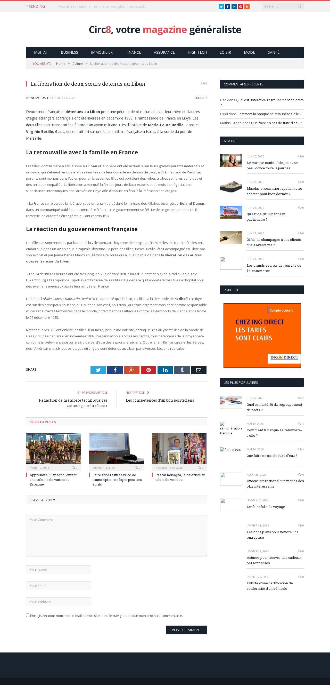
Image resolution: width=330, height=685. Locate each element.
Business (69, 52)
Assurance (164, 52)
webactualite (40, 98)
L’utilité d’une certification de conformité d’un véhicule (270, 586)
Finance (133, 52)
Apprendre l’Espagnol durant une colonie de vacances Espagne (53, 480)
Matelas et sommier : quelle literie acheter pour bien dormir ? (274, 191)
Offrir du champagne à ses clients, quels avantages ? (274, 242)
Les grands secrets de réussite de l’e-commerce (274, 268)
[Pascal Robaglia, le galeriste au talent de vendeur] (179, 451)
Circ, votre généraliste (165, 29)
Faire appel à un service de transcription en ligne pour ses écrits (117, 480)
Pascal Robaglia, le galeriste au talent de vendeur (180, 477)
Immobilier (102, 52)
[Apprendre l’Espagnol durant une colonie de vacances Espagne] (53, 451)
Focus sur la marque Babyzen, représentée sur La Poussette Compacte (117, 6)
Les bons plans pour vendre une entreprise (273, 535)
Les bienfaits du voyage (266, 506)
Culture (200, 98)
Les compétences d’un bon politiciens (160, 400)
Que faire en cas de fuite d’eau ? (276, 123)
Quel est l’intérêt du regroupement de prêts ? (274, 407)
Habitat (40, 52)
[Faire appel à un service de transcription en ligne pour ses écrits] (116, 451)
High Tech (197, 52)
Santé (273, 52)
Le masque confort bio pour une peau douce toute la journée (272, 165)
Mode (249, 52)
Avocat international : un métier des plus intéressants (275, 484)
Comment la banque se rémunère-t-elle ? (269, 113)
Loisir (225, 52)
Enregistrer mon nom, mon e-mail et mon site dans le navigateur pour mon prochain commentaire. (106, 615)
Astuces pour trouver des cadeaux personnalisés (274, 560)
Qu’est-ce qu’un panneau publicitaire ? (266, 217)
